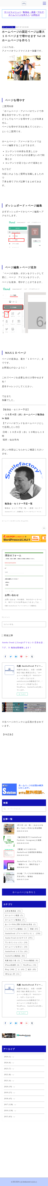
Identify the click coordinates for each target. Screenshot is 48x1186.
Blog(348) (24, 521)
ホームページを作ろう (9, 27)
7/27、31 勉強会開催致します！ (17, 648)
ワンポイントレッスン (16, 942)
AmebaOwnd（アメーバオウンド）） (22, 933)
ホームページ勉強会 (15, 920)
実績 (34, 929)
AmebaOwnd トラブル (16, 951)
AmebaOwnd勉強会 (15, 956)
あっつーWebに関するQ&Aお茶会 (20, 924)
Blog (9, 969)
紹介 (32, 969)
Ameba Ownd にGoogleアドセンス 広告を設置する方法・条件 (24, 643)
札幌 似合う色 (12, 960)
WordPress (29, 965)
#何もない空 (12, 974)
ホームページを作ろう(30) (11, 521)
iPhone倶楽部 (12, 965)
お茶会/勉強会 (13, 911)
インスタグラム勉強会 (15, 929)
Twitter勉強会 (31, 960)
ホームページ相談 (14, 915)
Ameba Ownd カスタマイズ (19, 938)
